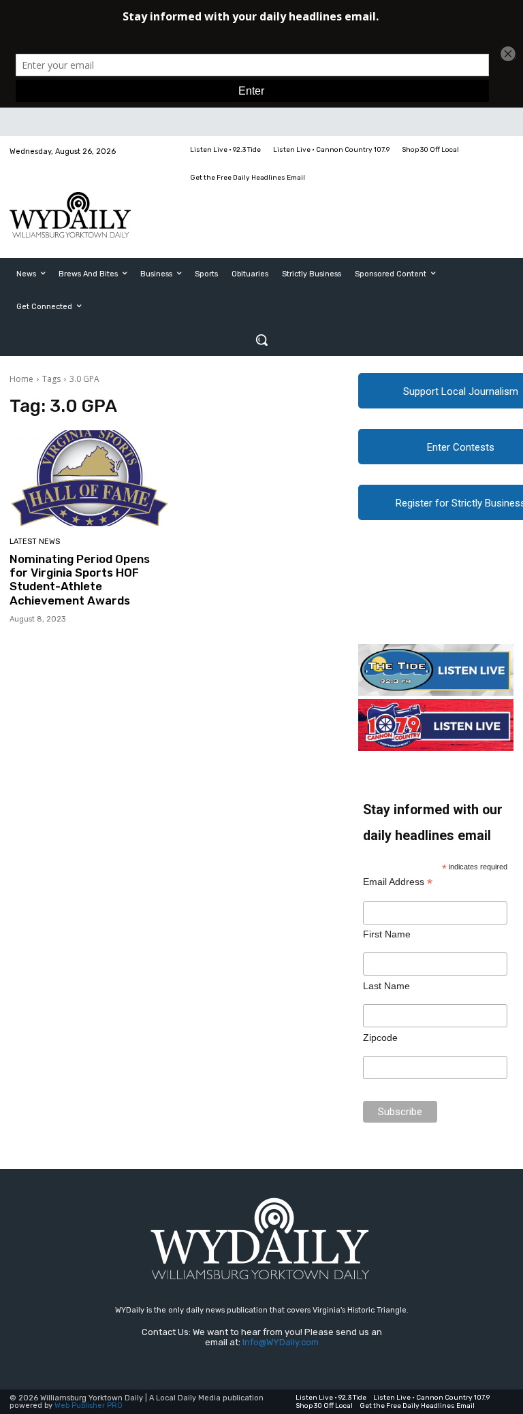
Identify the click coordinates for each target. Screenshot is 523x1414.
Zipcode (380, 1037)
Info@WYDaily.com (280, 1342)
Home (21, 379)
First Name (387, 934)
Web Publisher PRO (88, 1405)
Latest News (35, 541)
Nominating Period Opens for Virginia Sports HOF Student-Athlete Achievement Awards (80, 579)
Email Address (397, 881)
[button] (261, 339)
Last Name (386, 985)
